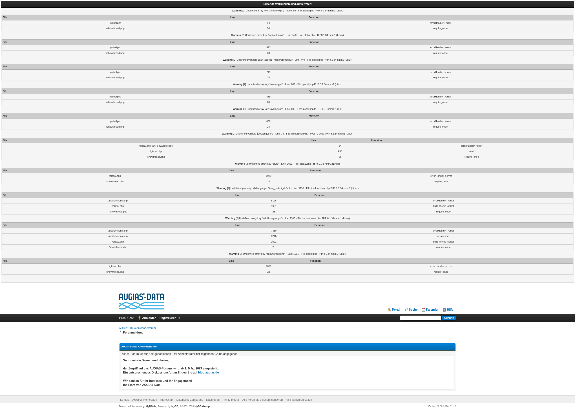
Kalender (432, 309)
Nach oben (213, 399)
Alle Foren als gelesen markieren (262, 399)
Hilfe (450, 309)
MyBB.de (151, 406)
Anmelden (149, 318)
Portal (396, 309)
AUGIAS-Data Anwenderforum (137, 328)
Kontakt (124, 399)
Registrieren (167, 318)
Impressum (166, 399)
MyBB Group (202, 406)
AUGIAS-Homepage (144, 399)
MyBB (174, 406)
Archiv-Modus (231, 399)
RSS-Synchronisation (299, 399)
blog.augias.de (208, 372)
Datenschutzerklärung (189, 399)
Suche (413, 309)
